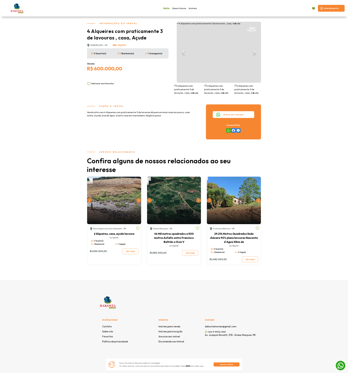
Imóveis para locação (170, 331)
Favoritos (107, 336)
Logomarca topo (39, 8)
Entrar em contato (233, 114)
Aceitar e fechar (226, 364)
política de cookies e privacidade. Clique (172, 366)
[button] (183, 52)
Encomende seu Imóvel (171, 341)
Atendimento (331, 8)
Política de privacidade (115, 341)
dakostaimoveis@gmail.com (220, 326)
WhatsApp (340, 362)
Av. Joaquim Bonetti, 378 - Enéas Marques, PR (230, 335)
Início (166, 8)
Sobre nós (107, 331)
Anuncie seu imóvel (169, 336)
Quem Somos (179, 8)
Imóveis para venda (169, 326)
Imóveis (193, 8)
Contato (107, 326)
